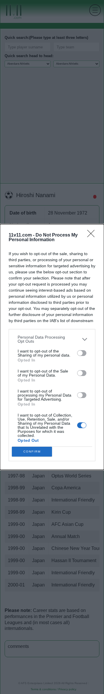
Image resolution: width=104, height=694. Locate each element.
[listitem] (52, 339)
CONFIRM (32, 451)
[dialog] (52, 347)
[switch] (81, 353)
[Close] (92, 235)
